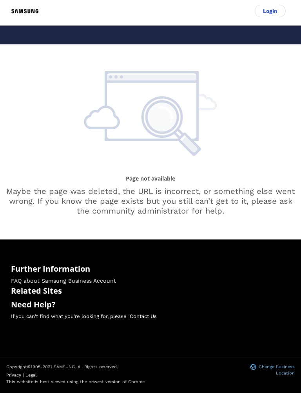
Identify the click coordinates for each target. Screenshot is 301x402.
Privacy (13, 375)
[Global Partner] (24, 11)
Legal (30, 375)
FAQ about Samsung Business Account (63, 281)
